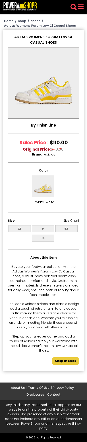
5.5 (66, 228)
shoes (35, 21)
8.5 (19, 228)
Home (9, 21)
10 (43, 238)
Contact (53, 394)
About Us (18, 387)
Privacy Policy (63, 387)
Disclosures (35, 394)
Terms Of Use (39, 387)
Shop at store (65, 361)
